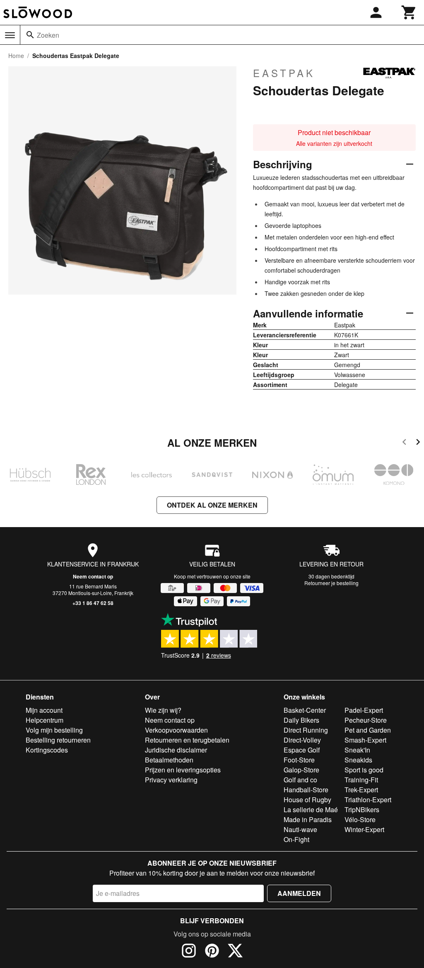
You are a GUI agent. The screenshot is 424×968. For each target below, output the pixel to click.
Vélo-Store (360, 819)
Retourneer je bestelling (331, 582)
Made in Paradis (308, 819)
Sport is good (363, 769)
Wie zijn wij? (163, 710)
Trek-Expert (361, 789)
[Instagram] (189, 951)
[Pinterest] (212, 951)
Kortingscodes (47, 750)
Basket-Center (305, 710)
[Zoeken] (30, 34)
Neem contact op (93, 576)
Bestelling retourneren (58, 740)
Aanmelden (299, 893)
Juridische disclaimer (176, 750)
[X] (235, 951)
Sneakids (358, 760)
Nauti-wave (300, 829)
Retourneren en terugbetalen (187, 740)
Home (16, 55)
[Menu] (10, 35)
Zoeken (48, 35)
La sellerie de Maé (311, 809)
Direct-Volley (302, 740)
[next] (418, 443)
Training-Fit (361, 779)
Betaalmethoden (169, 760)
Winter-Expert (364, 829)
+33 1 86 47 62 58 (92, 603)
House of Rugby (307, 799)
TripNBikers (361, 809)
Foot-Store (299, 760)
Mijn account (44, 710)
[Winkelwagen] (409, 12)
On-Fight (296, 839)
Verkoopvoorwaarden (176, 730)
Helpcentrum (44, 720)
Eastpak (284, 73)
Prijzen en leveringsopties (183, 769)
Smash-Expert (365, 740)
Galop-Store (301, 769)
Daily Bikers (301, 720)
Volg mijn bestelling (54, 730)
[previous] (404, 443)
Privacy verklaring (171, 779)
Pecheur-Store (365, 720)
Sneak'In (357, 750)
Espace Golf (302, 750)
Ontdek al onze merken (212, 505)
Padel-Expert (363, 710)
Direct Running (306, 730)
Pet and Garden (367, 730)
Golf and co (300, 779)
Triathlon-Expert (367, 799)
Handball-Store (306, 789)
